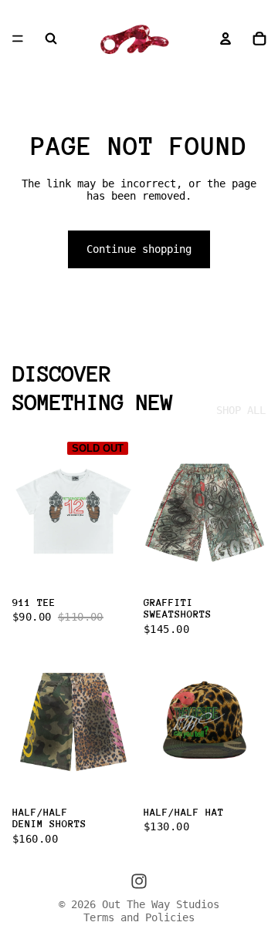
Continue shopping (139, 249)
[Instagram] (139, 881)
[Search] (51, 39)
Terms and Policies (139, 917)
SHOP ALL (241, 410)
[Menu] (18, 38)
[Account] (225, 39)
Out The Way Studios (160, 904)
